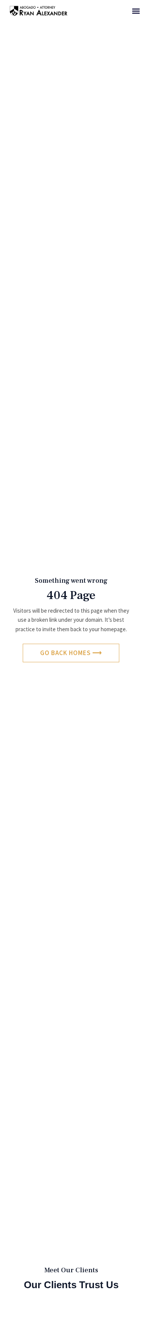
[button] (136, 11)
